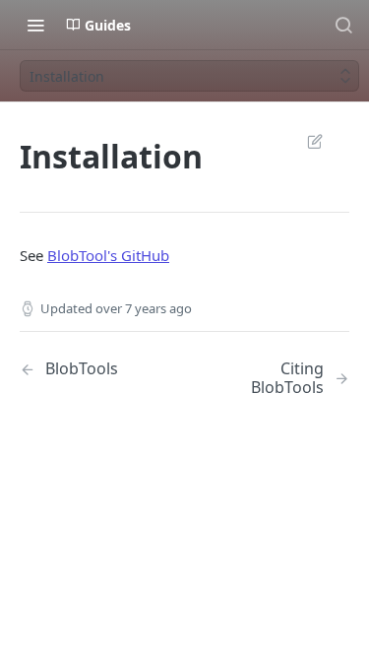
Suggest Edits (305, 141)
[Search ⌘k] (343, 24)
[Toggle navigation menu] (35, 24)
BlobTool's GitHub (108, 255)
